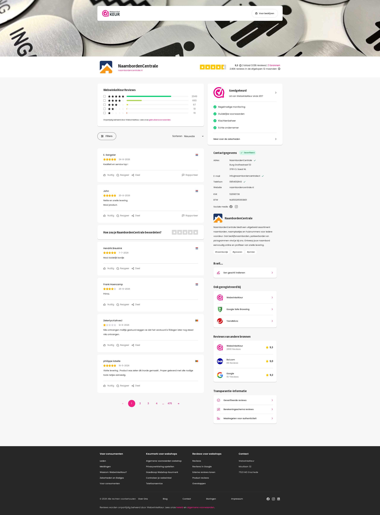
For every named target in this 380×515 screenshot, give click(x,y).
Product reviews (200, 477)
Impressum (237, 498)
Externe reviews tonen (203, 472)
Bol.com (231, 359)
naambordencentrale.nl (130, 70)
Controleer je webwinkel (159, 477)
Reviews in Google (202, 466)
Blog (165, 498)
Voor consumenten (110, 483)
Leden (103, 460)
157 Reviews (233, 376)
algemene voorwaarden (200, 507)
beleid (179, 507)
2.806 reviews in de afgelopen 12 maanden (253, 68)
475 (170, 403)
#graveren (237, 252)
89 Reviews (232, 362)
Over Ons (143, 498)
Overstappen (199, 483)
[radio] (202, 67)
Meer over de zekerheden (226, 139)
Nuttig (110, 174)
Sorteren (177, 136)
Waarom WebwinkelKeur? (113, 472)
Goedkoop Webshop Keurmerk (162, 472)
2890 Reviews (234, 349)
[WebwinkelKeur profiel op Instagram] (273, 498)
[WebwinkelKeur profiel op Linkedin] (278, 498)
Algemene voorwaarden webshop (164, 460)
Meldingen (105, 466)
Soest (240, 169)
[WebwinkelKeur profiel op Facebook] (268, 498)
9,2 (271, 375)
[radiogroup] (213, 67)
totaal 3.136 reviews (254, 65)
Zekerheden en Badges (112, 477)
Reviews (196, 460)
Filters (109, 136)
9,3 (238, 65)
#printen (251, 252)
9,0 (271, 361)
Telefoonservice (154, 483)
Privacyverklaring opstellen (160, 466)
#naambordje (221, 252)
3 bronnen (274, 65)
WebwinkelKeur (235, 345)
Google (230, 373)
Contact (187, 498)
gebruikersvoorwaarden (160, 119)
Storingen (211, 498)
